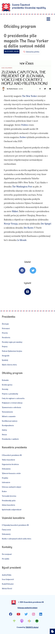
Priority (5, 333)
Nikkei (15, 211)
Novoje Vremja (11, 223)
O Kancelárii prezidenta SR (12, 455)
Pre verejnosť (7, 554)
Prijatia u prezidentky (10, 394)
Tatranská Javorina (9, 496)
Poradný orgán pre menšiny (12, 342)
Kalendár (5, 380)
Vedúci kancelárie (8, 460)
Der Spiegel (46, 223)
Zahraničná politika (32, 52)
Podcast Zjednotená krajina (12, 351)
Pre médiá (5, 559)
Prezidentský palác (9, 501)
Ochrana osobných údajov (11, 487)
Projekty (5, 478)
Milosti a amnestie (8, 416)
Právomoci (6, 328)
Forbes (23, 137)
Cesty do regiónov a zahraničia (13, 398)
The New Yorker (29, 96)
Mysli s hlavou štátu (9, 365)
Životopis (5, 324)
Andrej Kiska (6, 575)
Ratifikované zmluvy (9, 421)
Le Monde (21, 240)
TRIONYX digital (32, 627)
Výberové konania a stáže (11, 473)
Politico (25, 125)
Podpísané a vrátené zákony (12, 403)
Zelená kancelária (8, 505)
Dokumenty (6, 469)
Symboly (5, 360)
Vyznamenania (7, 412)
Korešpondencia (8, 425)
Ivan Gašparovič (8, 579)
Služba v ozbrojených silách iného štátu (16, 539)
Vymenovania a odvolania (11, 407)
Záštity (4, 430)
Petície (4, 435)
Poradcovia (6, 337)
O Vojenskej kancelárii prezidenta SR (15, 525)
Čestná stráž (6, 530)
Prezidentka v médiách (10, 439)
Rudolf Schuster (8, 584)
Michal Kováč (7, 588)
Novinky (5, 389)
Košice (4, 491)
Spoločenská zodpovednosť (11, 510)
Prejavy (5, 346)
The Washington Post (22, 186)
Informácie (6, 482)
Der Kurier (28, 228)
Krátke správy (7, 385)
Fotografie (5, 356)
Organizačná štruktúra (10, 464)
